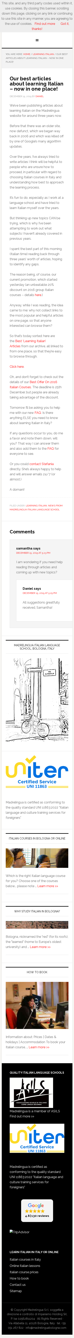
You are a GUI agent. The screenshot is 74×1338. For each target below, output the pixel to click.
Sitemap (16, 1291)
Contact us (18, 1285)
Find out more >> (22, 1116)
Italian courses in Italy (25, 1259)
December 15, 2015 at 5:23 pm (33, 553)
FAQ (38, 413)
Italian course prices (24, 1272)
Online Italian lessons (25, 1266)
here (38, 295)
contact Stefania (41, 464)
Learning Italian (36, 505)
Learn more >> (47, 886)
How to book (19, 1278)
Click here (17, 367)
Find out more (45, 24)
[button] (37, 1210)
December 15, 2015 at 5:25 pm (40, 593)
